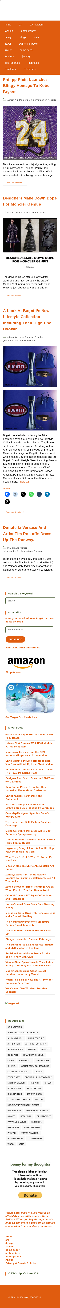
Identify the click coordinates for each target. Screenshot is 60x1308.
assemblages (15, 1049)
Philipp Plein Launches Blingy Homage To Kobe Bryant (26, 85)
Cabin (11, 1060)
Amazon (19, 1216)
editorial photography (38, 1077)
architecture (36, 1038)
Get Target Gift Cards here (21, 717)
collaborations (26, 551)
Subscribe (15, 639)
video (11, 1144)
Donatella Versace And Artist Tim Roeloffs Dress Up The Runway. (27, 533)
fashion (10, 100)
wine (21, 1144)
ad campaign (15, 1027)
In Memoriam (23, 100)
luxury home (34, 1094)
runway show (15, 1138)
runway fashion (30, 1133)
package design (17, 1122)
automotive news (15, 337)
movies (11, 1116)
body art (13, 1055)
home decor (14, 1088)
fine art (34, 1083)
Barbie (32, 1049)
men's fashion (40, 100)
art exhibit (14, 1044)
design (39, 1072)
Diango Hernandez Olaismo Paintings (28, 939)
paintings (36, 1122)
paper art (13, 1127)
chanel (12, 1066)
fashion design (16, 1083)
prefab (12, 1133)
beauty (45, 1049)
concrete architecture (35, 1066)
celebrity (25, 1060)
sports (52, 100)
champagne (42, 1060)
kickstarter (15, 1094)
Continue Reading (16, 183)
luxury (15, 340)
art (8, 548)
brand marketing (33, 1055)
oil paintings (44, 1116)
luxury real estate (19, 1099)
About (9, 1259)
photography (32, 1127)
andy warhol (15, 1038)
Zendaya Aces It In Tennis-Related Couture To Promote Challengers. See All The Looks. (30, 878)
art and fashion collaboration (21, 212)
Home (8, 1236)
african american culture (23, 1033)
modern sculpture (37, 1111)
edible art (14, 1077)
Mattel (39, 1099)
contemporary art (19, 1072)
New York (26, 1116)
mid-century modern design (24, 1105)
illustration (34, 1088)
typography (35, 1138)
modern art (14, 1111)
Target (46, 1216)
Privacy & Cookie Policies (20, 1263)
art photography (35, 1044)
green (48, 1083)
